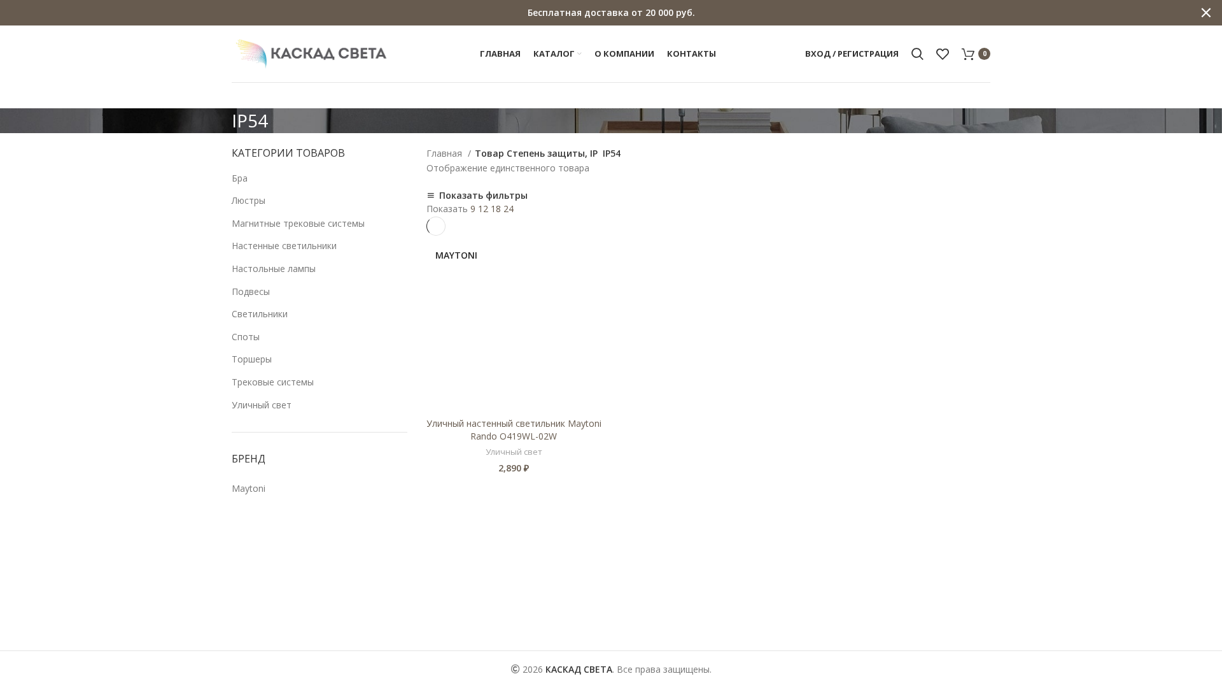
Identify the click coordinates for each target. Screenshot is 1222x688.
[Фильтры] (16, 580)
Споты (246, 337)
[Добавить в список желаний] (592, 285)
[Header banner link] (592, 12)
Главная (445, 153)
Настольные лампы (274, 268)
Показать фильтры (483, 195)
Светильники (260, 314)
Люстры (248, 200)
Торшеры (252, 359)
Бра (240, 178)
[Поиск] (917, 54)
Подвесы (251, 291)
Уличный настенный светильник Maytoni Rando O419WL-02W (513, 429)
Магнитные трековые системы (298, 223)
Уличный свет (261, 405)
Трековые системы (273, 382)
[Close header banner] (1206, 12)
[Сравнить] (592, 256)
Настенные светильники (284, 246)
